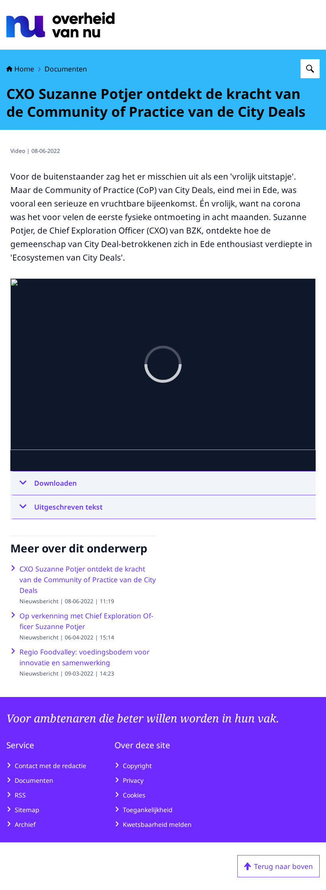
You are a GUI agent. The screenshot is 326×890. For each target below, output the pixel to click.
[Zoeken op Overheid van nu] (310, 68)
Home (24, 68)
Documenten (66, 68)
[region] (163, 374)
